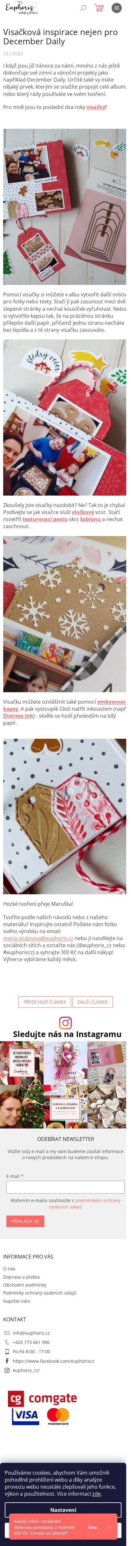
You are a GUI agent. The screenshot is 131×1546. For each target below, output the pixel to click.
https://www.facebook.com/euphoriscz (53, 1361)
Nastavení (63, 1509)
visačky (95, 107)
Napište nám (17, 1301)
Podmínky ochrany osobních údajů (40, 1293)
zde (96, 1493)
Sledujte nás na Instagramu (67, 1034)
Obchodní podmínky (24, 1285)
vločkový (83, 512)
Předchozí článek (45, 1002)
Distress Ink (18, 715)
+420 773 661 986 (31, 1342)
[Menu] (116, 8)
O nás (9, 1269)
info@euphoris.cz (31, 1333)
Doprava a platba (21, 1277)
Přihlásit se (25, 1221)
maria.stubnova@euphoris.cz (38, 938)
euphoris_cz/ (26, 1370)
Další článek (93, 1002)
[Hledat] (83, 8)
